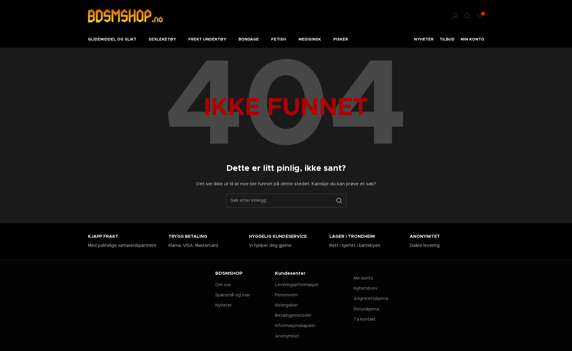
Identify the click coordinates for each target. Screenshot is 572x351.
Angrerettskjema (371, 299)
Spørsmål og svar (232, 295)
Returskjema (366, 309)
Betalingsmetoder (293, 315)
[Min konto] (455, 16)
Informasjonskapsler (295, 326)
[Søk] (468, 16)
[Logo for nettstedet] (125, 16)
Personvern (286, 295)
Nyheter (223, 305)
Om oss (223, 285)
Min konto (363, 278)
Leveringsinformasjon (297, 285)
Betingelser (286, 305)
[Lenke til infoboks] (125, 241)
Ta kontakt (365, 319)
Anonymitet (287, 336)
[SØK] (339, 200)
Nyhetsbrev (365, 288)
